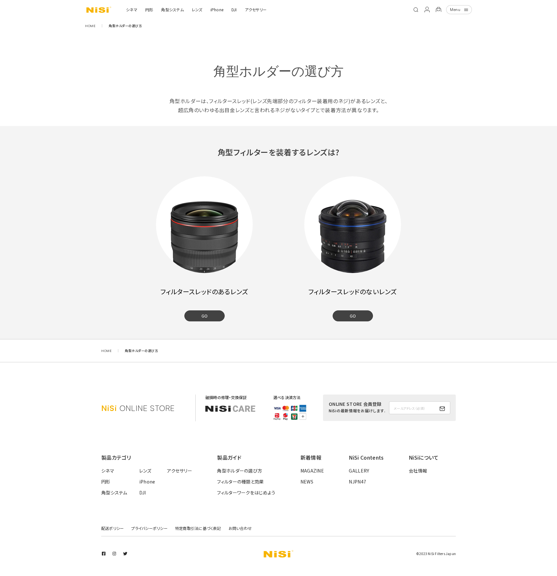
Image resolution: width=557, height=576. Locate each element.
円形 (149, 9)
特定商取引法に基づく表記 (198, 528)
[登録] (442, 408)
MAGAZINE (312, 470)
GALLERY (359, 470)
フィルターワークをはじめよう (246, 492)
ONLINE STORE (138, 408)
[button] (415, 9)
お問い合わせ (240, 528)
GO (204, 316)
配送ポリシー (112, 528)
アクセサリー (256, 9)
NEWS (306, 481)
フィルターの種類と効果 (240, 481)
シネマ (131, 9)
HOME (90, 26)
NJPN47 (357, 481)
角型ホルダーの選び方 (239, 470)
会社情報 (418, 470)
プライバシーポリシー (149, 528)
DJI (234, 9)
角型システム (172, 9)
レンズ (197, 9)
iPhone (216, 9)
